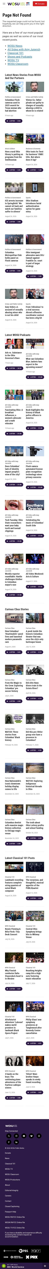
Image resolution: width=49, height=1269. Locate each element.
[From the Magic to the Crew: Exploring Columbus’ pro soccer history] (14, 670)
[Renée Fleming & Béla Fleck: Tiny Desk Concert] (14, 916)
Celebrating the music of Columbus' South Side (35, 523)
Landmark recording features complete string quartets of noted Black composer (14, 885)
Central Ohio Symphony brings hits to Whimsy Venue (34, 933)
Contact (8, 1201)
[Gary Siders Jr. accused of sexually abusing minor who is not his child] (14, 294)
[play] (3, 1266)
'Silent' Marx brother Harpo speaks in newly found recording (33, 1078)
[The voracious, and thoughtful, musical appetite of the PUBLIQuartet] (35, 867)
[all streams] (45, 1266)
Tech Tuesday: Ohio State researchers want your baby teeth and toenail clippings (14, 525)
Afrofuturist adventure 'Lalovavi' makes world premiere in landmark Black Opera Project (14, 1026)
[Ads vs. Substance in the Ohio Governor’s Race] (14, 344)
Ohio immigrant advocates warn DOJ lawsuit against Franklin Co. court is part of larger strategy (35, 259)
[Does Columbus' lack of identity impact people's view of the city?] (14, 451)
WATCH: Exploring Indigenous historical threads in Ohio (34, 785)
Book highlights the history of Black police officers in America (35, 414)
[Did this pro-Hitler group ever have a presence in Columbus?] (35, 719)
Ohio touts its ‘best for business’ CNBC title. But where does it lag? (34, 155)
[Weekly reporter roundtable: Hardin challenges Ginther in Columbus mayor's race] (14, 559)
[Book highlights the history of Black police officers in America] (35, 395)
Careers (8, 1196)
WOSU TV (13, 60)
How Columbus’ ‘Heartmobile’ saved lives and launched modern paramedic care (14, 636)
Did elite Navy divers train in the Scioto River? (34, 686)
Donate (40, 4)
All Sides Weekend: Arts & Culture (35, 575)
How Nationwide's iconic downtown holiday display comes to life (13, 785)
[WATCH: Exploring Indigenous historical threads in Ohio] (35, 768)
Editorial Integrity (11, 1190)
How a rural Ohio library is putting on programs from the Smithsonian (14, 155)
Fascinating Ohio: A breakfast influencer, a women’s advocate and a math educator (14, 417)
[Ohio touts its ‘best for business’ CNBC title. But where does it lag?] (35, 138)
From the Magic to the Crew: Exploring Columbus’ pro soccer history (14, 687)
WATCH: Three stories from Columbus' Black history (12, 736)
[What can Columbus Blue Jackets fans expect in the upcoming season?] (35, 344)
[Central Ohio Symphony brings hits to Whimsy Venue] (35, 916)
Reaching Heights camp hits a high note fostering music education (34, 974)
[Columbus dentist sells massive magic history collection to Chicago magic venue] (14, 809)
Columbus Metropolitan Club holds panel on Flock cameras (13, 256)
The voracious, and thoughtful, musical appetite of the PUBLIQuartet (35, 884)
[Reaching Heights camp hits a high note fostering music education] (35, 957)
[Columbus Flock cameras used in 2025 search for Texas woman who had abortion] (14, 87)
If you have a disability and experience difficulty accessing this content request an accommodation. (23, 1235)
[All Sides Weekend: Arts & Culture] (35, 559)
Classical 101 (15, 53)
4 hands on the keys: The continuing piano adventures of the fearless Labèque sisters (13, 1081)
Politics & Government (13, 97)
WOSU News (15, 45)
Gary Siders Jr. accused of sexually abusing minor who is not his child (14, 311)
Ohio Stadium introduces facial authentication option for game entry (33, 206)
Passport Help (10, 1212)
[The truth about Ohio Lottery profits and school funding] (35, 809)
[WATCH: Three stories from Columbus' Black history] (14, 719)
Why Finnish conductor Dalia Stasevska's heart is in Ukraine (14, 974)
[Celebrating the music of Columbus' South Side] (35, 505)
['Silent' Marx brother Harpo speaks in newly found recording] (35, 1061)
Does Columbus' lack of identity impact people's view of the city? (12, 470)
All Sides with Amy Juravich (24, 49)
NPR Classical (31, 877)
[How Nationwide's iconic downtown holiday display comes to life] (14, 768)
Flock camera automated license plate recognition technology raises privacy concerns (34, 471)
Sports (28, 198)
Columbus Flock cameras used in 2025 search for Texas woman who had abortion (13, 105)
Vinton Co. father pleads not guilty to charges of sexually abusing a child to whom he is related (35, 105)
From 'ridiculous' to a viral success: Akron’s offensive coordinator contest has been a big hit (35, 312)
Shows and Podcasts (20, 56)
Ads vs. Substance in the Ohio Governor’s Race (13, 355)
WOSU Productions (12, 1180)
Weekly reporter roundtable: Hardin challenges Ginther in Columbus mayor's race (13, 579)
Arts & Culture (10, 149)
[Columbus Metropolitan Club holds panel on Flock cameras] (14, 239)
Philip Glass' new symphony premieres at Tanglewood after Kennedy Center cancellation (34, 1026)
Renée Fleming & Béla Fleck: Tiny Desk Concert (12, 932)
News (7, 1158)
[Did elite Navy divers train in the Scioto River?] (35, 670)
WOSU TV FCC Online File (15, 1228)
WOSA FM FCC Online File (15, 1222)
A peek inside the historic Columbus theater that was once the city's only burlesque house (34, 636)
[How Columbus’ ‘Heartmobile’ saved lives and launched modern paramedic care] (14, 618)
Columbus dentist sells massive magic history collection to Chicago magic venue (14, 828)
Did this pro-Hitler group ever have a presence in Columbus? (34, 736)
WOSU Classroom (18, 63)
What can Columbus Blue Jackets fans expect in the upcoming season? (35, 363)
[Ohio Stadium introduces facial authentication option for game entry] (35, 188)
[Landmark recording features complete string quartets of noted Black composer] (14, 867)
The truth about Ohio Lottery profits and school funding (35, 825)
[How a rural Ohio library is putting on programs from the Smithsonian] (14, 138)
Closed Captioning (12, 1206)
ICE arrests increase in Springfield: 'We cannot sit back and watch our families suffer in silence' (14, 206)
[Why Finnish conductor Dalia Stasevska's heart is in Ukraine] (14, 957)
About (7, 1185)
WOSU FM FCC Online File (15, 1217)
